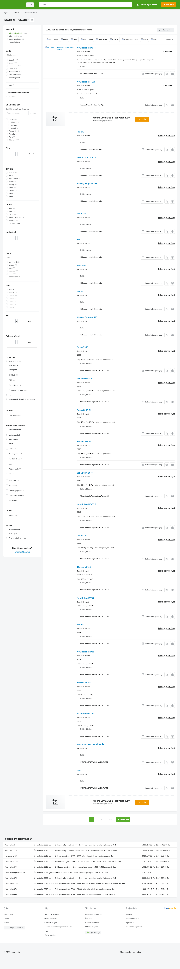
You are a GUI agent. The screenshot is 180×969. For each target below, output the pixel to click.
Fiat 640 (80, 132)
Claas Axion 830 (11, 884)
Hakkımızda (8, 914)
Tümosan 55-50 (84, 442)
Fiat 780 (80, 291)
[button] (166, 73)
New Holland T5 (11, 878)
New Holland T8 (11, 889)
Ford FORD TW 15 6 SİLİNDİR (90, 744)
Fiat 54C (80, 625)
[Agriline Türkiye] (13, 5)
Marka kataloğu (50, 935)
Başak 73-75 (82, 347)
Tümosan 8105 (84, 567)
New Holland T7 (11, 845)
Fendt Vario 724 (11, 850)
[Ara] (40, 4)
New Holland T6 (11, 867)
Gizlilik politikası (50, 918)
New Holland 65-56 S (86, 504)
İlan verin (142, 119)
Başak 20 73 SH (84, 410)
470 (110, 819)
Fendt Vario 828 (11, 856)
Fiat (78, 240)
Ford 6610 (81, 265)
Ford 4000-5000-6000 (86, 158)
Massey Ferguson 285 (87, 317)
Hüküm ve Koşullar (51, 914)
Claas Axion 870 (11, 861)
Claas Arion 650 (11, 895)
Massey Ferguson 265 (87, 184)
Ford (79, 770)
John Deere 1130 (84, 379)
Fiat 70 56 (81, 214)
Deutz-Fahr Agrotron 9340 (15, 872)
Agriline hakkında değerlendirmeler (58, 927)
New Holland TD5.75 (86, 48)
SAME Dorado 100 (85, 714)
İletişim (6, 923)
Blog (46, 931)
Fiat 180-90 (82, 536)
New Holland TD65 (85, 652)
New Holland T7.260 (86, 82)
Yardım (6, 918)
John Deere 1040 (85, 473)
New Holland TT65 (85, 598)
